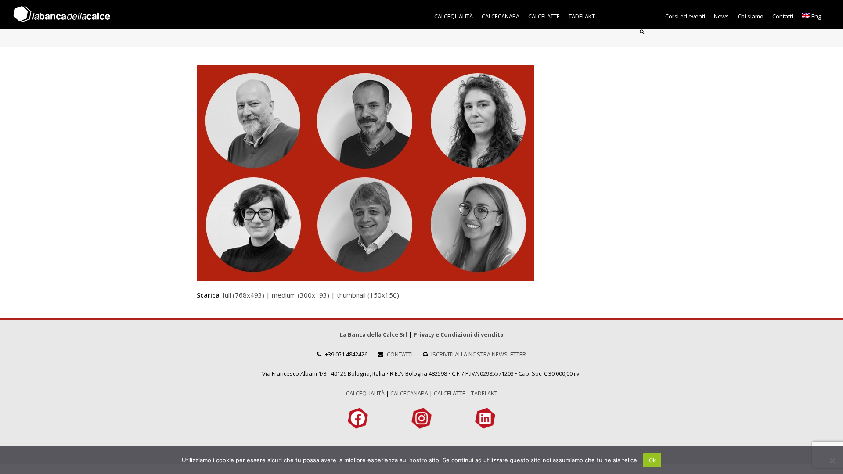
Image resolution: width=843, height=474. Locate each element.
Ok (652, 460)
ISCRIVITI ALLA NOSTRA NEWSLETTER (478, 354)
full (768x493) (243, 295)
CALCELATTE (449, 393)
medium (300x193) (300, 295)
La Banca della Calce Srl (373, 334)
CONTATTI (400, 354)
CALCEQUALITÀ (365, 393)
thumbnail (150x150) (368, 295)
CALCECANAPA (409, 393)
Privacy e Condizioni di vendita (459, 334)
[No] (832, 460)
